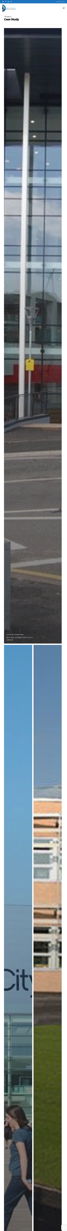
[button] (64, 8)
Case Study (10, 634)
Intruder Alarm (18, 634)
